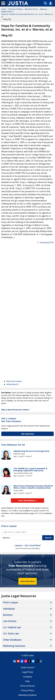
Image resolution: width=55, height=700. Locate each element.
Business (8, 614)
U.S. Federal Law (12, 627)
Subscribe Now (27, 581)
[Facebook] (22, 661)
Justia (31, 655)
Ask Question (27, 433)
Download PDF (47, 242)
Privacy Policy (27, 690)
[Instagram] (25, 661)
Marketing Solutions (14, 645)
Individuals (9, 608)
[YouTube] (18, 661)
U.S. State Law (11, 633)
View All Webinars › (27, 500)
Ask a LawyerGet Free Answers (11, 420)
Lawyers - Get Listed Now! (28, 545)
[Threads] (29, 661)
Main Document (14, 381)
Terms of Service (27, 686)
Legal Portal (27, 672)
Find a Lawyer (9, 526)
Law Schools (9, 621)
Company (27, 677)
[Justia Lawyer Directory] (40, 661)
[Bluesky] (33, 661)
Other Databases (12, 639)
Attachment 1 (12, 384)
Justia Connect (27, 667)
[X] (36, 661)
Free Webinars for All (13, 444)
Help (27, 681)
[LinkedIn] (14, 661)
